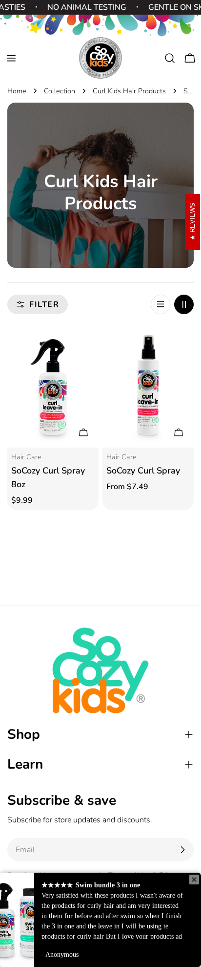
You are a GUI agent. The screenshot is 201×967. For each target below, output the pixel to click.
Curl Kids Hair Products (129, 91)
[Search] (170, 58)
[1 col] (160, 304)
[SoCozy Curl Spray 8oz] (53, 387)
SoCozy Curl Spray (143, 470)
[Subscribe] (182, 849)
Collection (59, 91)
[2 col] (184, 304)
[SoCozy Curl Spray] (148, 387)
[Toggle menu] (11, 58)
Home (16, 91)
